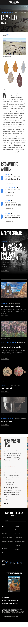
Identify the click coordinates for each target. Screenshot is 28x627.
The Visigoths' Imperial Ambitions (11, 306)
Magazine (12, 475)
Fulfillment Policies (7, 541)
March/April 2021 (20, 12)
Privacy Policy (3, 564)
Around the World (20, 541)
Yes (7, 497)
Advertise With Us (7, 538)
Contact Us (3, 560)
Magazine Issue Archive (10, 603)
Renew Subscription (9, 600)
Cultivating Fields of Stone (12, 179)
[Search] (2, 520)
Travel (3, 553)
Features (17, 530)
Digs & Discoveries (7, 12)
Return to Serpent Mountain (13, 205)
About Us (4, 530)
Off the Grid (18, 538)
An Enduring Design (6, 421)
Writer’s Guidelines (7, 534)
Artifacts (17, 549)
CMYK (16, 616)
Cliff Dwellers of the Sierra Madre (11, 347)
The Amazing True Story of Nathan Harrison (13, 252)
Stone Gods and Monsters (12, 217)
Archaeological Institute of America (12, 479)
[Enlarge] (24, 40)
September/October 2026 (14, 573)
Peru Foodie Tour (9, 192)
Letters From (18, 545)
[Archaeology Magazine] (14, 516)
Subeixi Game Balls (6, 388)
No (7, 499)
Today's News (4, 549)
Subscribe (5, 598)
